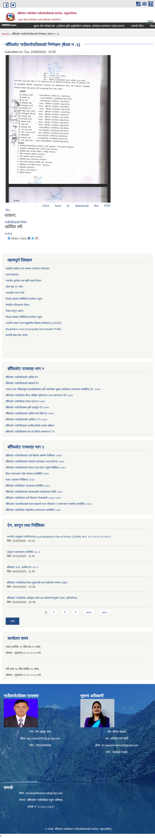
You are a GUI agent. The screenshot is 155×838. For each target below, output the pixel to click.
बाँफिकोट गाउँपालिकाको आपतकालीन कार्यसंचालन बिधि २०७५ (34, 491)
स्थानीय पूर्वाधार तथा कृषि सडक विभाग (23, 280)
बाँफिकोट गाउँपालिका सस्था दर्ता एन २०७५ (25, 401)
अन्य (12, 621)
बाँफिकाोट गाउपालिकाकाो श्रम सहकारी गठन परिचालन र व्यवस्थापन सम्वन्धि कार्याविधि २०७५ (48, 503)
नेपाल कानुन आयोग (14, 310)
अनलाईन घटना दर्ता (15, 292)
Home (5, 33)
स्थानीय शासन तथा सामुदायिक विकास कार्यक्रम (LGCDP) (33, 322)
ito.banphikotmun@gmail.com (120, 745)
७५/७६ (8, 233)
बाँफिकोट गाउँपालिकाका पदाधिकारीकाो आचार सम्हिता (30, 425)
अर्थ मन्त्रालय (12, 274)
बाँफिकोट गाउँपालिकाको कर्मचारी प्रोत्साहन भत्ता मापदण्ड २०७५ (35, 461)
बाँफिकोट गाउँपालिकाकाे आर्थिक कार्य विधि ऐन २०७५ (30, 413)
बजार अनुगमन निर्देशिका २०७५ (20, 479)
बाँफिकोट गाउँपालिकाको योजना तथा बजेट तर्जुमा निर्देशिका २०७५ (36, 467)
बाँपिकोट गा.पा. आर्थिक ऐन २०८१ (22, 567)
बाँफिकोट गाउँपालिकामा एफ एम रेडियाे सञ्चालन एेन (30, 431)
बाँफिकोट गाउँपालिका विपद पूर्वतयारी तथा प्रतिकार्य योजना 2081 (37, 582)
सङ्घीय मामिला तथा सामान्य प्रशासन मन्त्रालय (27, 268)
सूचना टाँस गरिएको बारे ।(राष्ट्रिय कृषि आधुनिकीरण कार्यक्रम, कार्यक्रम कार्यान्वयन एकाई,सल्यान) (68, 25)
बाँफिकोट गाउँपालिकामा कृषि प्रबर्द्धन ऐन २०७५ (27, 407)
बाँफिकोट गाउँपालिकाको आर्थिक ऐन (22, 377)
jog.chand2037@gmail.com (43, 738)
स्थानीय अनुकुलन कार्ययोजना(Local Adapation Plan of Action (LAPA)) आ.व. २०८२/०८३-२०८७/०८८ (59, 536)
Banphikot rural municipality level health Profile (33, 329)
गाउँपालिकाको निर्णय (16, 222)
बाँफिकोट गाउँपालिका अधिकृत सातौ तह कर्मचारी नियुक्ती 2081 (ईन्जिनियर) (42, 597)
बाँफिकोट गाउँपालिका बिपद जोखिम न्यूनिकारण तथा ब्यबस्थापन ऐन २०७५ (39, 395)
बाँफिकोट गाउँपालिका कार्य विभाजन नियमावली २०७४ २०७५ (33, 497)
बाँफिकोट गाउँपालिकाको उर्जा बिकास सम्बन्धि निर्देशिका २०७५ (34, 455)
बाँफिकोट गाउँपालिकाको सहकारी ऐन (22, 383)
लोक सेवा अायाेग (14, 286)
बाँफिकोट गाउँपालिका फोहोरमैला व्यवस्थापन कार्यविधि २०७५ (33, 509)
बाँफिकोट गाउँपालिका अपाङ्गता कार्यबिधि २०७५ (28, 485)
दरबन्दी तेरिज (127, 25)
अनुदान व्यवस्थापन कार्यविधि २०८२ (23, 551)
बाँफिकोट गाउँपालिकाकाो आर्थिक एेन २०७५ (26, 419)
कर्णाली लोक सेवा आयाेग (17, 335)
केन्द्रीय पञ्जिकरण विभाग (17, 304)
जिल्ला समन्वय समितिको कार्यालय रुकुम (24, 298)
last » (105, 612)
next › (89, 612)
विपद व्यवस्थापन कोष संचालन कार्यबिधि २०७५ (27, 473)
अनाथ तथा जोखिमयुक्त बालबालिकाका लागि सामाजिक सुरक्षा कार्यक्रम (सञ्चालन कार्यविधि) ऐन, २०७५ (53, 389)
